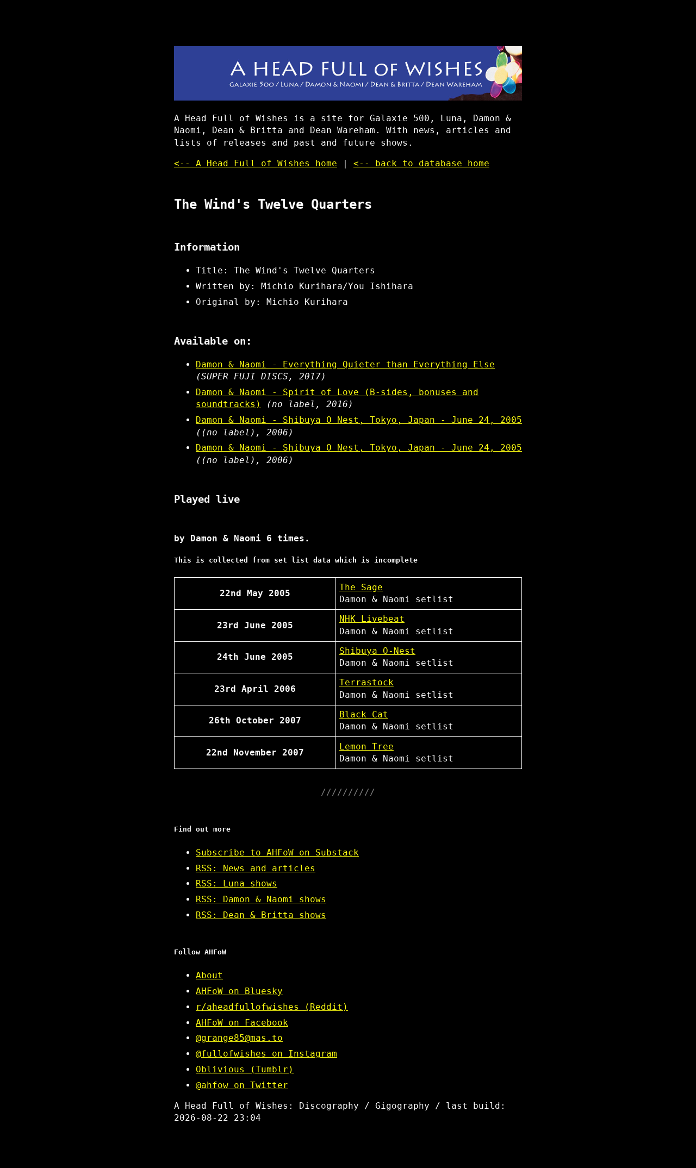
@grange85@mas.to (239, 1038)
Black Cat (363, 714)
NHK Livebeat (372, 619)
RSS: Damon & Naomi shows (261, 899)
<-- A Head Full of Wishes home (255, 163)
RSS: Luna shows (236, 883)
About (209, 975)
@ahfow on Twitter (242, 1085)
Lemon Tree (366, 746)
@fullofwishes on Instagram (266, 1053)
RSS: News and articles (255, 868)
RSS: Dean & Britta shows (261, 915)
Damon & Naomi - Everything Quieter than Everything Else (345, 364)
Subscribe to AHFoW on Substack (277, 852)
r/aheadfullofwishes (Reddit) (272, 1007)
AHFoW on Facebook (242, 1022)
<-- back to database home (421, 163)
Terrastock (366, 682)
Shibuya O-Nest (377, 651)
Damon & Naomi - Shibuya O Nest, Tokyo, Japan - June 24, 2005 (359, 420)
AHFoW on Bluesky (239, 991)
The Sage (361, 587)
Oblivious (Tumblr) (245, 1069)
